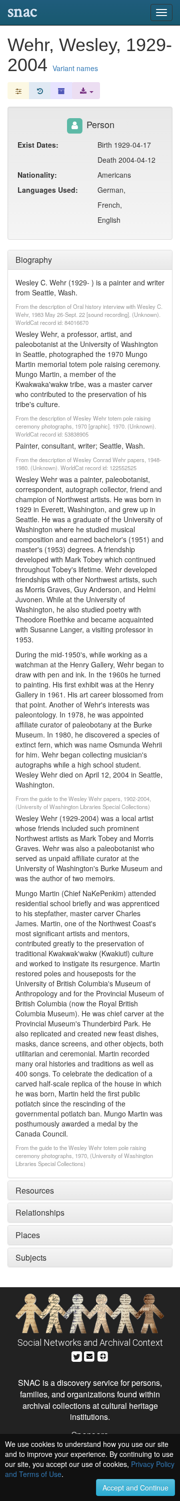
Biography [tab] (34, 259)
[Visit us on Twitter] (77, 1355)
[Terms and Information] (103, 1355)
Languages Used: (48, 190)
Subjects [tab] (31, 1257)
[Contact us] (90, 1355)
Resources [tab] (35, 1190)
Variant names (75, 68)
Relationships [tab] (40, 1212)
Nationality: (37, 175)
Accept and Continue (135, 1487)
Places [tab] (28, 1235)
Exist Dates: (38, 145)
